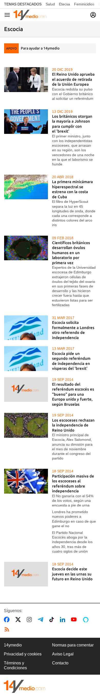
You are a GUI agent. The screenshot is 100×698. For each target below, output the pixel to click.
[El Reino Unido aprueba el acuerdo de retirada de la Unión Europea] (26, 79)
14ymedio (13, 645)
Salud (50, 4)
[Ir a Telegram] (41, 619)
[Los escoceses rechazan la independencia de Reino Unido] (26, 425)
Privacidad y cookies (23, 654)
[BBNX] (24, 686)
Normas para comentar (73, 645)
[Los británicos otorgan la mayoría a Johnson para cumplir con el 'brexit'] (26, 121)
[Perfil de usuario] (93, 15)
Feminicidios (84, 4)
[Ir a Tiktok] (52, 619)
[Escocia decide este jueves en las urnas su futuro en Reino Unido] (26, 574)
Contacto (60, 663)
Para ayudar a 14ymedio (40, 48)
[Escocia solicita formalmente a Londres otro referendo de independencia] (26, 327)
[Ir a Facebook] (8, 619)
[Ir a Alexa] (87, 619)
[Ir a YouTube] (75, 619)
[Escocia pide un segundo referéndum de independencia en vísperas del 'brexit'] (26, 358)
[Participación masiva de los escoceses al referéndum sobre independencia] (26, 481)
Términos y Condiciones (15, 665)
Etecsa (64, 4)
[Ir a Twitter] (19, 619)
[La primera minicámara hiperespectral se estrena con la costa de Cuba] (26, 187)
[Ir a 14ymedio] (30, 14)
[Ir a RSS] (8, 629)
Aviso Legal (63, 654)
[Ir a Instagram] (30, 619)
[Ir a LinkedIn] (63, 619)
